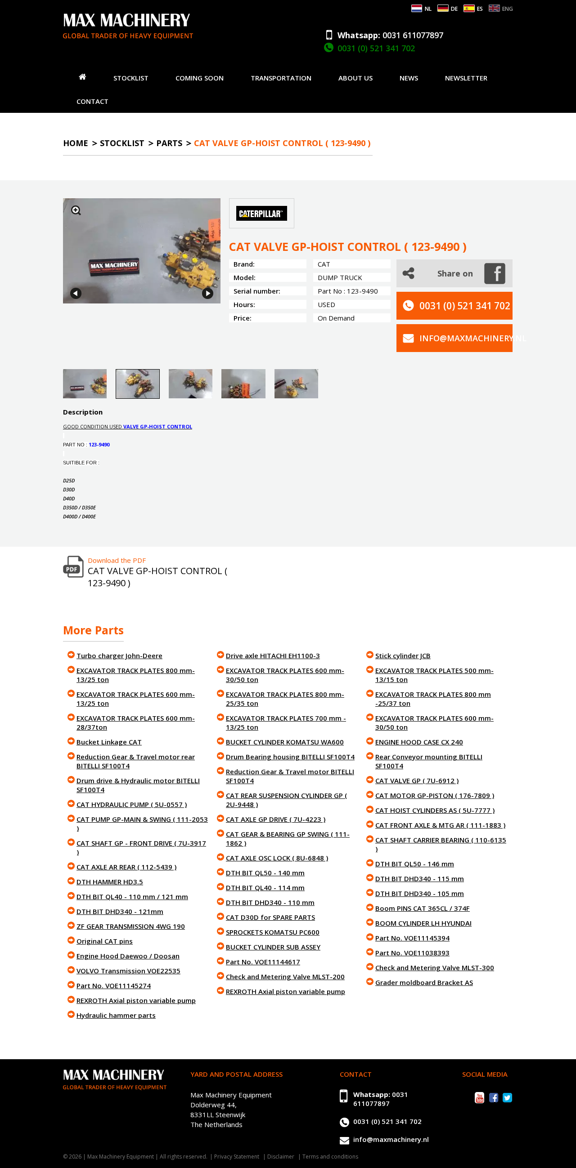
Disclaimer (280, 1156)
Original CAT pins (104, 940)
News (409, 77)
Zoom (76, 210)
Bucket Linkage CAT (109, 741)
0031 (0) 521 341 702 (376, 48)
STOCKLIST (130, 77)
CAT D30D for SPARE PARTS (270, 917)
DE (454, 9)
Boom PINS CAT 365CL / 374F (422, 908)
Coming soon (200, 77)
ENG (507, 9)
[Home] (82, 76)
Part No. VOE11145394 (412, 937)
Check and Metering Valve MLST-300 (434, 967)
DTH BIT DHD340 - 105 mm (419, 893)
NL (428, 9)
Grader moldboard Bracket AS (424, 982)
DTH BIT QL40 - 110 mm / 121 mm (132, 896)
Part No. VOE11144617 (263, 961)
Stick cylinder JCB (403, 655)
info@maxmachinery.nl (472, 338)
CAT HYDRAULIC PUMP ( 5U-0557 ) (131, 804)
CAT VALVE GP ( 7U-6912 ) (417, 780)
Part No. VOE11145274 (113, 985)
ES (480, 9)
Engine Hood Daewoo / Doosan (128, 955)
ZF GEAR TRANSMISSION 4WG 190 (130, 926)
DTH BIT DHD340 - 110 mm (270, 902)
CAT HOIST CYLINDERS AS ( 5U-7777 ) (435, 810)
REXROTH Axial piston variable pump (136, 1000)
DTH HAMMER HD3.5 (109, 881)
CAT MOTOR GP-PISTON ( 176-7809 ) (434, 795)
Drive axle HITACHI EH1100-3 (273, 655)
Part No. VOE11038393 (412, 952)
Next (207, 293)
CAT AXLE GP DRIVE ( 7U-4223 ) (275, 819)
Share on (455, 273)
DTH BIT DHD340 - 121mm (119, 911)
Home (75, 143)
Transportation (281, 77)
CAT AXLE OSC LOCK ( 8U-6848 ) (277, 857)
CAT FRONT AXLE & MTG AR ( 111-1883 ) (440, 824)
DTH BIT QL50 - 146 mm (414, 863)
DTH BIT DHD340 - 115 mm (419, 878)
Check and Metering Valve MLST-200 (285, 976)
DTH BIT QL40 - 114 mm (265, 887)
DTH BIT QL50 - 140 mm (265, 872)
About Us (355, 77)
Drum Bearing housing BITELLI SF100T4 (290, 756)
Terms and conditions (330, 1156)
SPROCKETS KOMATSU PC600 (273, 931)
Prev (75, 293)
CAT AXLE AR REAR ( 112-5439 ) (126, 866)
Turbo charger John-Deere (119, 655)
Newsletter (466, 77)
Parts (169, 143)
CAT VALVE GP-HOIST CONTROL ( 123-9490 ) (282, 143)
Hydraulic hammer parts (116, 1015)
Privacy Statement (236, 1156)
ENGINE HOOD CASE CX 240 (419, 741)
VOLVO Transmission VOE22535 (128, 970)
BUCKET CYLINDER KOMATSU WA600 (285, 741)
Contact (92, 101)
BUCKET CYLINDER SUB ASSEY (273, 946)
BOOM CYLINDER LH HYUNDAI (423, 922)
